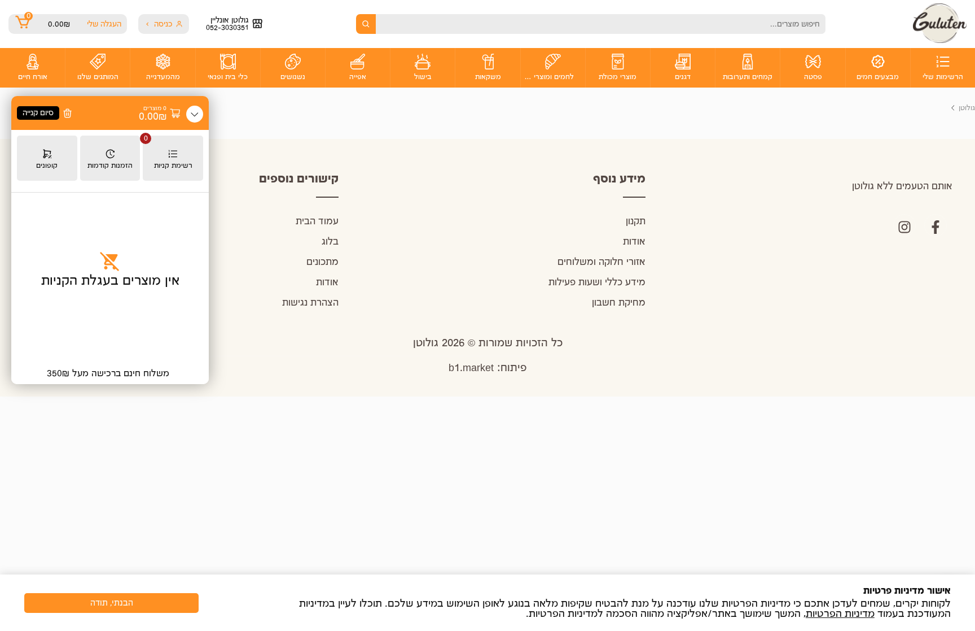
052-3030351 (227, 28)
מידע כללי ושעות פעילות (596, 283)
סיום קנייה (38, 113)
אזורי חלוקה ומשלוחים (601, 262)
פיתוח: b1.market (488, 368)
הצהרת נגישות (310, 303)
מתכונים (322, 262)
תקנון (635, 222)
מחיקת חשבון (618, 303)
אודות (634, 242)
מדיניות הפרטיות (840, 614)
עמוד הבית (317, 222)
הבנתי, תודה (111, 603)
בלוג (330, 242)
